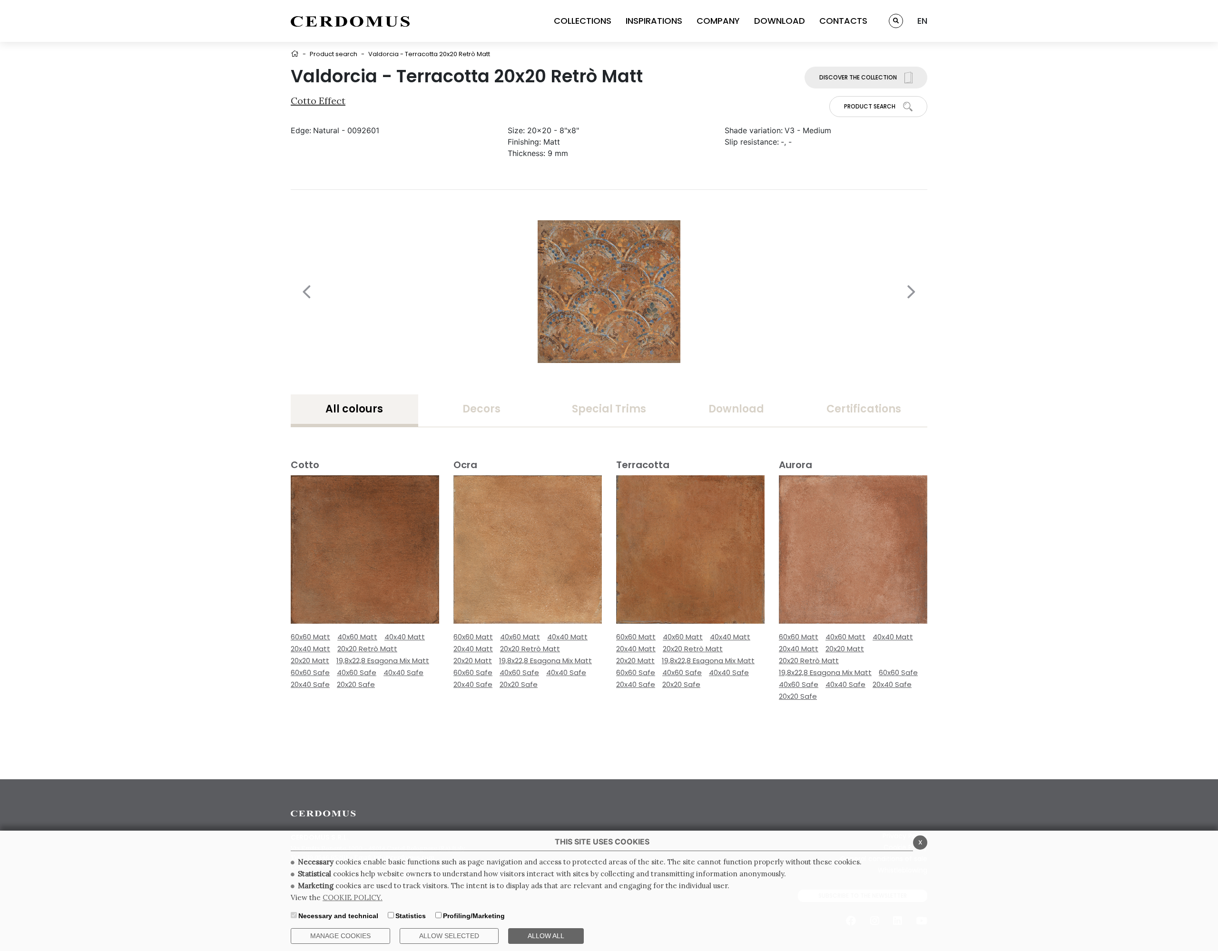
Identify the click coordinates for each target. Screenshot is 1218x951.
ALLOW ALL (546, 936)
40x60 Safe (356, 672)
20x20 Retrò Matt (367, 649)
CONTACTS (843, 21)
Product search (333, 54)
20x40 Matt (310, 649)
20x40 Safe (310, 684)
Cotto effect (318, 101)
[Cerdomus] (350, 21)
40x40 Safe (403, 672)
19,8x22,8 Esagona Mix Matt (382, 661)
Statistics (410, 916)
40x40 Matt (404, 637)
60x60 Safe (310, 672)
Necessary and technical (338, 916)
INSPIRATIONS (654, 21)
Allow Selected (449, 936)
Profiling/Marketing (474, 916)
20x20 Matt (310, 661)
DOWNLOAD (779, 21)
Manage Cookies (340, 936)
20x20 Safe (356, 684)
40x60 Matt (357, 637)
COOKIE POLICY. (353, 897)
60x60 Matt (310, 637)
